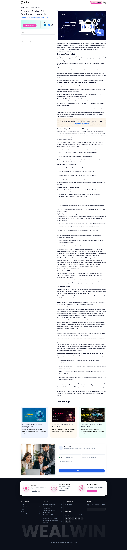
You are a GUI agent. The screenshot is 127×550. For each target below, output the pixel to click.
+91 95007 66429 (63, 492)
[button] (52, 25)
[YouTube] (76, 518)
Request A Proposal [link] (96, 2)
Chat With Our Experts (64, 486)
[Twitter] (69, 518)
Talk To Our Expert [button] (29, 25)
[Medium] (66, 521)
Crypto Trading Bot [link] (35, 7)
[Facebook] (66, 518)
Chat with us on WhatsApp (81, 123)
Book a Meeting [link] (91, 491)
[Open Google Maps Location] (26, 488)
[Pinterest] (82, 518)
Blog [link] (27, 7)
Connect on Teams (64, 488)
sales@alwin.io (62, 490)
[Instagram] (79, 518)
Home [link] (22, 7)
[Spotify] (69, 521)
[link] (25, 2)
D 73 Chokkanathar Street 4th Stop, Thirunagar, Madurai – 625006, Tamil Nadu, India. (39, 489)
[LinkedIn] (72, 518)
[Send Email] (103, 509)
